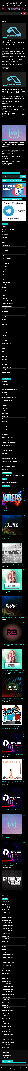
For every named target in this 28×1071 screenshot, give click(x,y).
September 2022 (6, 1010)
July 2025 (4, 936)
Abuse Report (5, 1052)
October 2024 (5, 960)
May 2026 (4, 909)
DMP (3, 277)
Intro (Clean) (5, 308)
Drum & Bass (5, 403)
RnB (3, 351)
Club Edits (4, 255)
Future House (5, 424)
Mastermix (4, 322)
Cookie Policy (5, 1058)
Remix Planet (5, 346)
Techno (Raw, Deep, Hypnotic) (9, 461)
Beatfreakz (5, 237)
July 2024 (4, 968)
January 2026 (5, 920)
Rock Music (5, 354)
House (3, 432)
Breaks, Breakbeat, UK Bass (9, 397)
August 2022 (5, 1013)
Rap (3, 338)
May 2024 (4, 973)
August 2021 (5, 1045)
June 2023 (4, 1002)
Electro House (5, 418)
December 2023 (6, 986)
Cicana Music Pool (6, 253)
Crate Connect (5, 263)
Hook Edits (4, 293)
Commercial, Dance (7, 400)
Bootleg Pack (5, 395)
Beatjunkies (5, 239)
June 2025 (4, 938)
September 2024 (6, 962)
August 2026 (5, 901)
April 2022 (4, 1023)
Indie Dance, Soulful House (8, 445)
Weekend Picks (24, 13)
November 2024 (6, 957)
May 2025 (4, 941)
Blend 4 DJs (5, 242)
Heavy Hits (4, 298)
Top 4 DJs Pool (14, 3)
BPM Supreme (5, 232)
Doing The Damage (7, 282)
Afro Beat (4, 381)
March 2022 (5, 1026)
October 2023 (5, 992)
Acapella (4, 226)
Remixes (4, 348)
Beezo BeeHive (6, 245)
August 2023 (5, 997)
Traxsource (5, 469)
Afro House (5, 384)
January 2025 (5, 952)
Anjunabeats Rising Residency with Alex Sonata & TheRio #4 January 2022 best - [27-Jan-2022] (14, 31)
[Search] (21, 13)
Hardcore (4, 429)
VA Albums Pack (6, 372)
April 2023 (4, 1007)
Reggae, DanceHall (6, 343)
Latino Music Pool (6, 316)
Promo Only (5, 332)
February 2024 (5, 981)
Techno (4, 456)
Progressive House (7, 450)
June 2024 (4, 970)
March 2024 (5, 978)
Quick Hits (4, 335)
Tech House (5, 453)
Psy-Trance (5, 448)
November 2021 (6, 1037)
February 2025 (5, 949)
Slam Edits (4, 359)
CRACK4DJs (5, 250)
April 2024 (4, 976)
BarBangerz (5, 234)
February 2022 (5, 1029)
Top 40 (3, 362)
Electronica (5, 421)
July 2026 (4, 904)
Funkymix (4, 287)
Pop (3, 327)
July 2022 (4, 1015)
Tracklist (4, 37)
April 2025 (4, 944)
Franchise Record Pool (7, 301)
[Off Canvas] (2, 13)
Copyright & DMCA (6, 1055)
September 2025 (6, 931)
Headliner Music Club (7, 303)
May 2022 (4, 1021)
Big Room (4, 392)
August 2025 (5, 933)
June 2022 (4, 1018)
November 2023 (6, 989)
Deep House (5, 408)
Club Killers (4, 261)
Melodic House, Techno (8, 437)
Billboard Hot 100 (6, 247)
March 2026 (5, 915)
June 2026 (4, 907)
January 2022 (5, 1031)
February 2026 (5, 917)
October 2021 (5, 1039)
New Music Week (6, 330)
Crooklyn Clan (5, 269)
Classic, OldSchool (6, 258)
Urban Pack (5, 369)
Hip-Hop (4, 290)
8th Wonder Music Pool (8, 229)
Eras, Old (4, 285)
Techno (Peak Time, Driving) (9, 458)
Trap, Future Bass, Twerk (8, 466)
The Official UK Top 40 (7, 367)
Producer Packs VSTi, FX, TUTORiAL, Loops (13, 475)
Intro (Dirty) (5, 311)
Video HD (4, 375)
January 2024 (5, 984)
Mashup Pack (5, 413)
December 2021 (6, 1034)
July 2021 (4, 1047)
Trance (3, 464)
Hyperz (3, 295)
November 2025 (6, 925)
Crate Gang (5, 266)
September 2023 (6, 994)
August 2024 (5, 965)
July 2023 (4, 999)
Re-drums (4, 340)
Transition (4, 364)
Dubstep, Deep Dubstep (8, 410)
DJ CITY (4, 271)
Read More (5, 68)
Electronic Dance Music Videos (10, 482)
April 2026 (4, 912)
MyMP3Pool (5, 324)
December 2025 (6, 923)
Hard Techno (5, 426)
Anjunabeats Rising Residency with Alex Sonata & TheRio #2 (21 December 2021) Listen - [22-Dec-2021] (14, 79)
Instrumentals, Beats (7, 306)
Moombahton (5, 416)
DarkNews (21, 1068)
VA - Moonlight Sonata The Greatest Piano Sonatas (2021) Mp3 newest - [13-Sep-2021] (14, 133)
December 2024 (6, 954)
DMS (3, 279)
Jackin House (5, 434)
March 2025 (5, 946)
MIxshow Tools (5, 319)
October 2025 (5, 928)
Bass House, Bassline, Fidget (9, 389)
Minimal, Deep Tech (7, 440)
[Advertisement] (14, 9)
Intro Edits (4, 314)
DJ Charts (4, 405)
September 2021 (6, 1042)
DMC (3, 274)
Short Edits (4, 356)
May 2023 (4, 1005)
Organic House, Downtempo (9, 442)
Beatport (4, 387)
